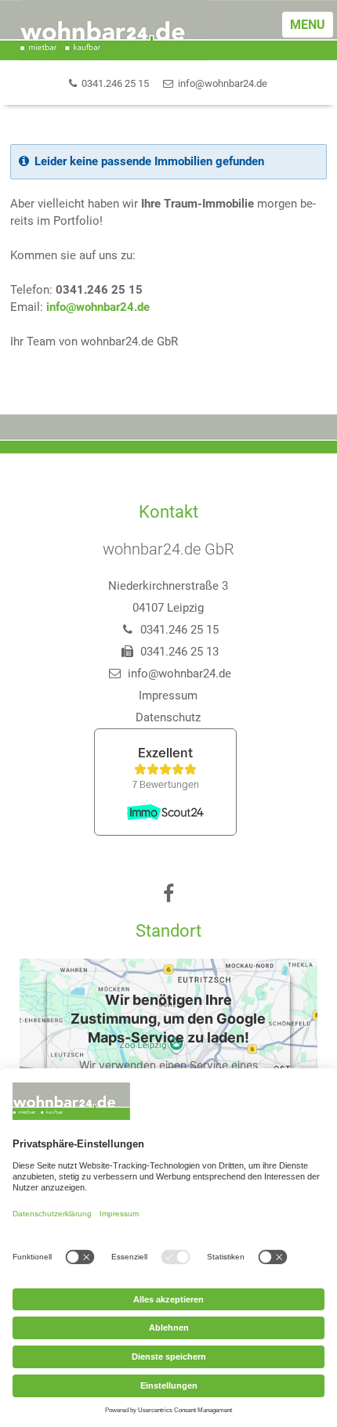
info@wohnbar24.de (98, 307)
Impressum (168, 695)
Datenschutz (168, 717)
